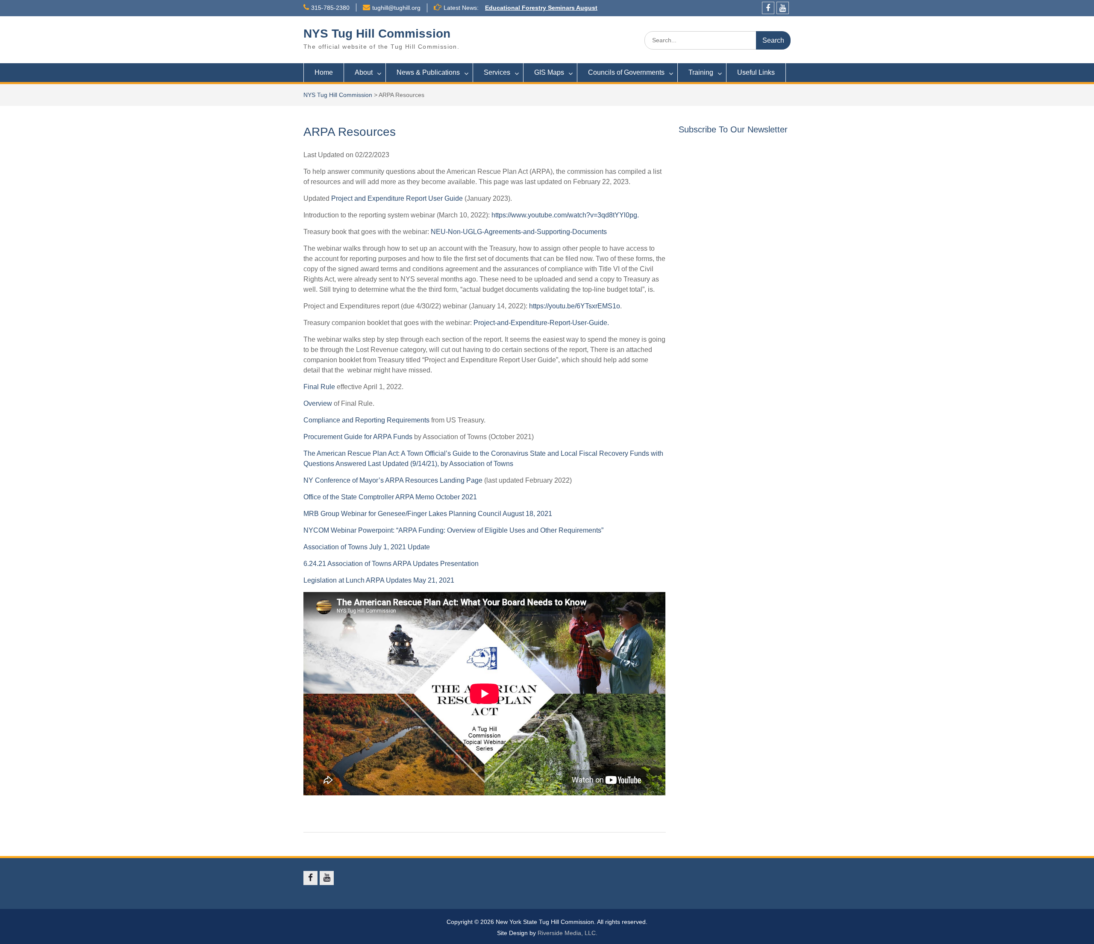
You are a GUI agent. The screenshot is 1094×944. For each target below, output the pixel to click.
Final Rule (319, 386)
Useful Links (756, 72)
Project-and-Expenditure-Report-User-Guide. (541, 322)
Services (497, 72)
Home (324, 72)
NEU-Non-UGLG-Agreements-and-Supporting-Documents (519, 231)
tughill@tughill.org (396, 7)
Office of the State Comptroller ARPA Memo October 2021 (390, 497)
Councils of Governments (626, 72)
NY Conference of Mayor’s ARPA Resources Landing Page (392, 480)
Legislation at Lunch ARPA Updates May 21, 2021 (378, 580)
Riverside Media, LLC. (567, 932)
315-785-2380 (330, 7)
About (364, 72)
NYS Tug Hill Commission (376, 33)
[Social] (768, 8)
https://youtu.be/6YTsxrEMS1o (574, 306)
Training (700, 72)
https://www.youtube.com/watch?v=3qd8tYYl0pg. (565, 215)
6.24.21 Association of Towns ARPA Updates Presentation (391, 563)
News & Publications (428, 72)
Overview (317, 403)
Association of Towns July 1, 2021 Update (366, 547)
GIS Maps (549, 72)
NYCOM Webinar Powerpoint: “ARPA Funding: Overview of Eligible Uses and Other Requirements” (453, 530)
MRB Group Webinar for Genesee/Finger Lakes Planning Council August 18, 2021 (427, 513)
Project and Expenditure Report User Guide (397, 198)
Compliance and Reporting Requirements (366, 420)
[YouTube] (782, 8)
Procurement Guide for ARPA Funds (357, 436)
